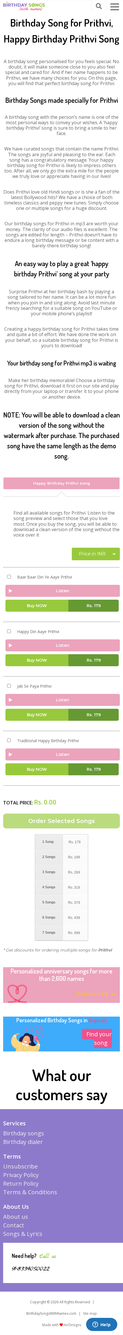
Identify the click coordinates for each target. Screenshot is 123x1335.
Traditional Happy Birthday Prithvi (48, 740)
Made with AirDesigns (61, 1324)
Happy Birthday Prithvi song (61, 483)
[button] (114, 6)
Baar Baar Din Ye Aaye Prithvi (44, 577)
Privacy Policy (21, 1175)
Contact (13, 1225)
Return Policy (21, 1183)
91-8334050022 (30, 1268)
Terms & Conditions (30, 1192)
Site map (90, 1313)
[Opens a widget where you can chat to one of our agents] (101, 1325)
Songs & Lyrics (22, 1234)
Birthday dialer (23, 1142)
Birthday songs (23, 1133)
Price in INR (92, 554)
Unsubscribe (20, 1166)
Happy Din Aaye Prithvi (38, 631)
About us (15, 1216)
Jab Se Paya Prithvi (34, 686)
